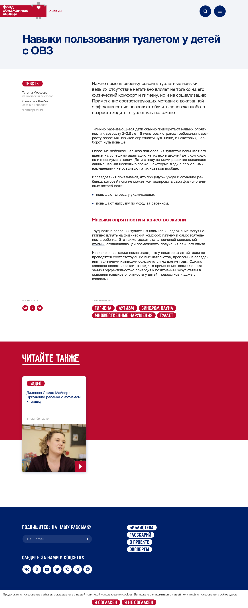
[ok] (33, 308)
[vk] (26, 308)
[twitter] (40, 308)
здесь (233, 594)
